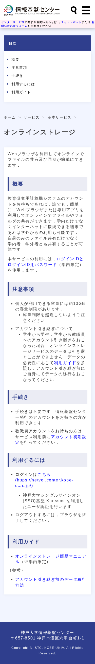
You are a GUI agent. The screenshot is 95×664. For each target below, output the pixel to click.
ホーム (10, 117)
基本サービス (59, 117)
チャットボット (71, 22)
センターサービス (13, 22)
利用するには (23, 84)
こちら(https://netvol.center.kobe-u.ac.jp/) (44, 480)
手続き (17, 76)
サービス (32, 117)
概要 (15, 59)
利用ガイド (21, 92)
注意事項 (19, 67)
